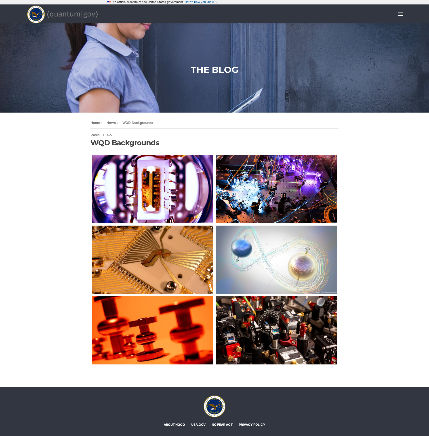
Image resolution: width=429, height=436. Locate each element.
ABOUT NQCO (174, 424)
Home (95, 123)
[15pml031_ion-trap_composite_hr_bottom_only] (152, 260)
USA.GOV (198, 424)
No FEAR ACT (222, 424)
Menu (400, 14)
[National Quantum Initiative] (214, 406)
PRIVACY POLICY (252, 424)
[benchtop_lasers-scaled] (276, 189)
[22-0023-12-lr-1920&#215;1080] (152, 330)
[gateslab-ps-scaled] (152, 189)
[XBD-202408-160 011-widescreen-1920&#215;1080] (276, 330)
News (111, 123)
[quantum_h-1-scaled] (276, 260)
